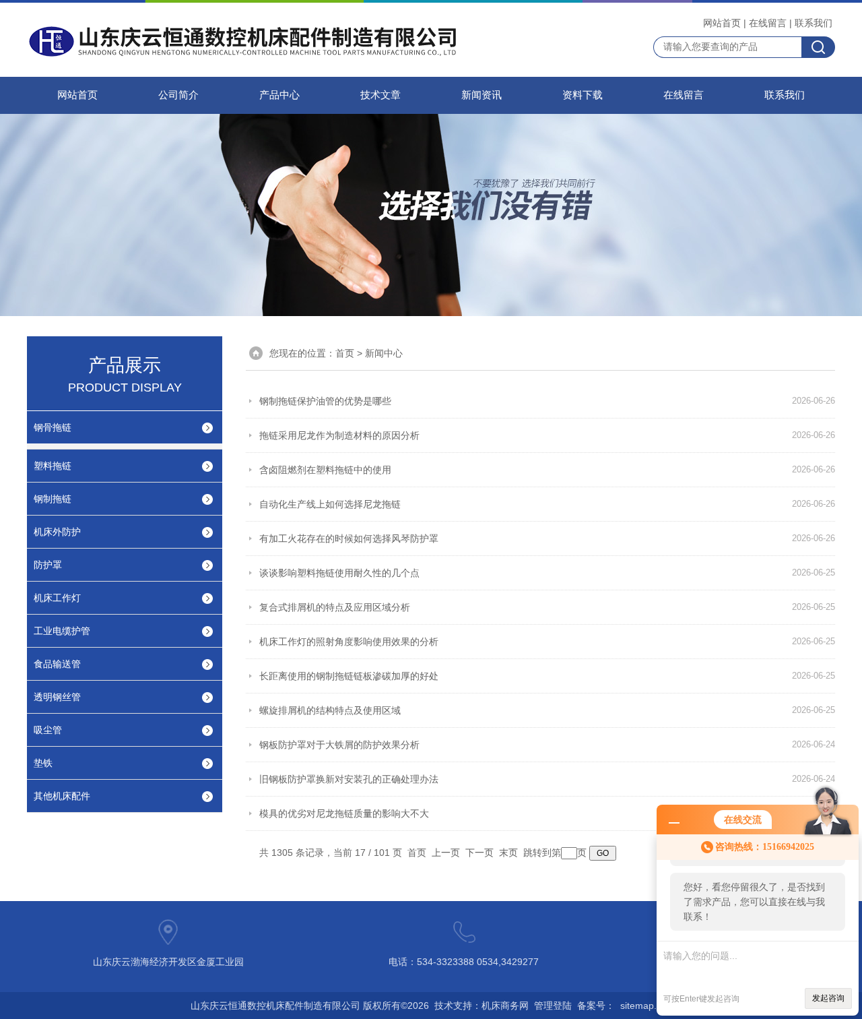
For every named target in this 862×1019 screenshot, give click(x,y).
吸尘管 (48, 729)
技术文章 (380, 95)
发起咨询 (828, 998)
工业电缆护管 (62, 630)
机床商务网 (505, 1005)
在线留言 (768, 23)
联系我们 (813, 23)
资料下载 (582, 95)
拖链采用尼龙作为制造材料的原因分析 (339, 435)
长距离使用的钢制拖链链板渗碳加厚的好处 (348, 676)
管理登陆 (553, 1005)
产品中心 (279, 95)
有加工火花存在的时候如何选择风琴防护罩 (348, 538)
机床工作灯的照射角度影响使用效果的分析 (348, 641)
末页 (508, 852)
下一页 (479, 852)
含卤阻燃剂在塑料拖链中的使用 (325, 469)
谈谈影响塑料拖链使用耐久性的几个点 (339, 572)
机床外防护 (57, 531)
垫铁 (43, 763)
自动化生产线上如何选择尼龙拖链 (330, 504)
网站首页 (722, 23)
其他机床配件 (62, 796)
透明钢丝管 (57, 696)
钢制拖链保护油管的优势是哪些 (325, 401)
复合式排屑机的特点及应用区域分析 (334, 607)
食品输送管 (57, 663)
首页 (344, 353)
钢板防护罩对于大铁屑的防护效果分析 (339, 744)
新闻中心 (384, 353)
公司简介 (178, 95)
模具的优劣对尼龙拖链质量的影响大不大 (344, 813)
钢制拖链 (52, 498)
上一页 (446, 852)
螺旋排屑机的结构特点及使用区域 (330, 710)
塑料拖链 (52, 465)
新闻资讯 (481, 95)
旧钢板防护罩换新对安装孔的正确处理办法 (348, 779)
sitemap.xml (645, 1005)
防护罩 (48, 564)
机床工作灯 (57, 597)
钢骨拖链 (52, 427)
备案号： (596, 1005)
